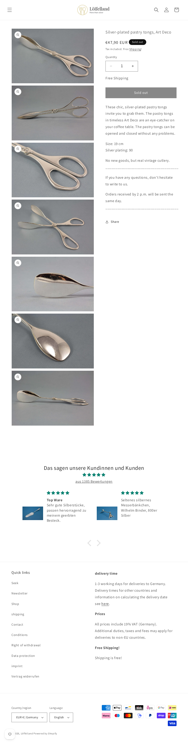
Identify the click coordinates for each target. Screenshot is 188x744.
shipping (17, 614)
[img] (94, 474)
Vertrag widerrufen (25, 676)
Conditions (19, 635)
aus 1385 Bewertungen (94, 481)
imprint (16, 666)
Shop (15, 604)
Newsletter (19, 593)
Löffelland (27, 733)
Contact (17, 624)
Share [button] (115, 222)
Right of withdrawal (26, 645)
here (105, 603)
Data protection (23, 656)
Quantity (111, 57)
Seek (14, 583)
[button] (10, 10)
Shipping (135, 49)
